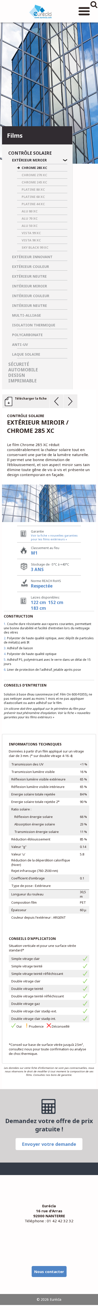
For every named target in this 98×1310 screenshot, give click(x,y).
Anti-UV (20, 344)
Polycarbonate (27, 334)
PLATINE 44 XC (33, 204)
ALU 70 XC (30, 218)
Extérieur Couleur (30, 266)
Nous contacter (49, 1271)
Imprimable (22, 381)
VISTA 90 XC (31, 240)
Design (16, 375)
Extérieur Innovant (32, 256)
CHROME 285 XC (34, 167)
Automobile (23, 370)
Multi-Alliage (26, 315)
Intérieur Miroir (29, 286)
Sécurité (18, 364)
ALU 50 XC (30, 225)
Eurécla (40, 11)
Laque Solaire (26, 354)
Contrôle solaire (30, 153)
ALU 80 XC (30, 211)
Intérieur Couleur (30, 295)
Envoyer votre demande (49, 1144)
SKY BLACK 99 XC (35, 247)
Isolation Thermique (33, 325)
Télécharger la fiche (31, 398)
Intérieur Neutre (29, 305)
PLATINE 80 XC (33, 189)
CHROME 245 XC (34, 182)
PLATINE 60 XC (33, 196)
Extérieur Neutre (29, 276)
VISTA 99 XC (31, 233)
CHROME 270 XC (34, 175)
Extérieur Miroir (29, 160)
